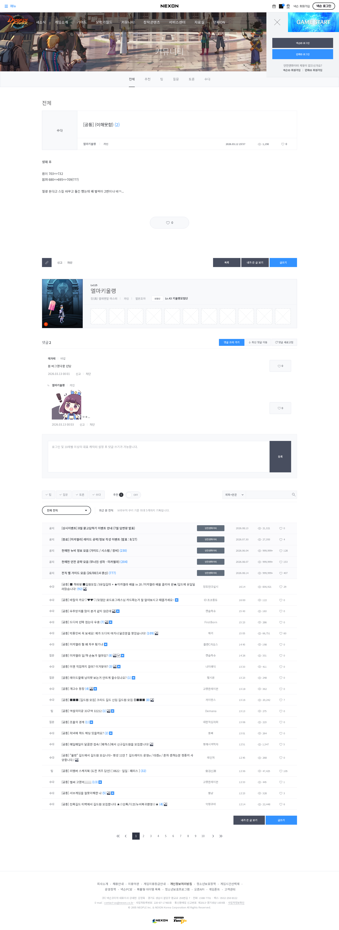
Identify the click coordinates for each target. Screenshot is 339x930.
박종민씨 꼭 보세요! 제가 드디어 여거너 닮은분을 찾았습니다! (108, 633)
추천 (147, 79)
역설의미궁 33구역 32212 (86, 711)
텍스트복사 (47, 262)
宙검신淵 (210, 771)
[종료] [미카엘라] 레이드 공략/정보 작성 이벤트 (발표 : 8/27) (99, 539)
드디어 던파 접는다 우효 (85, 622)
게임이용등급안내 (155, 884)
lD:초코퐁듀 (211, 600)
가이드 (82, 22)
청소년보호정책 (206, 884)
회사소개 (102, 884)
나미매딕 (211, 666)
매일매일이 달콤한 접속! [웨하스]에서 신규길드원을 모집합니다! (110, 744)
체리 (210, 633)
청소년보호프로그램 (177, 889)
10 (203, 836)
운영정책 (110, 889)
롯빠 (210, 733)
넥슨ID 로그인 (303, 43)
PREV (125, 836)
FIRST (118, 836)
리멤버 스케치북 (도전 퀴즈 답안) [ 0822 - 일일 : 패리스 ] (105, 771)
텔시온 (211, 677)
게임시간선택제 (230, 884)
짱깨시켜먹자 (210, 744)
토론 (192, 79)
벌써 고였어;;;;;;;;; (81, 782)
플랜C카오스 (210, 644)
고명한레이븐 (210, 689)
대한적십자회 (210, 722)
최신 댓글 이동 (259, 342)
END (220, 836)
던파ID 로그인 (303, 54)
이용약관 (133, 884)
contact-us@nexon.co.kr (118, 902)
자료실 (199, 22)
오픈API (199, 889)
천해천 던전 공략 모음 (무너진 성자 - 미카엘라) (90, 562)
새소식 (41, 22)
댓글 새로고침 (285, 342)
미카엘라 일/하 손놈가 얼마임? (89, 655)
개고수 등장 (77, 689)
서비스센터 (177, 22)
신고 (59, 262)
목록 (226, 262)
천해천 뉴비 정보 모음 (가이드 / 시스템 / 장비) (90, 550)
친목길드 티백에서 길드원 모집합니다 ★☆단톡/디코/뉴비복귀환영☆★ (114, 804)
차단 (69, 262)
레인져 (211, 757)
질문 (176, 79)
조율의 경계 (77, 722)
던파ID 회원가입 (313, 70)
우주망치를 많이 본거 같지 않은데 (91, 611)
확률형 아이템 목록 (148, 889)
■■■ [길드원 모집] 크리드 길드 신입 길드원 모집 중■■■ (108, 700)
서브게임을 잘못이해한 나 (86, 793)
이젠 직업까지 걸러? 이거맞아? (89, 666)
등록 (280, 456)
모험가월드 (104, 22)
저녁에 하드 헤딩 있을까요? (87, 733)
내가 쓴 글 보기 (255, 262)
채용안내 (118, 884)
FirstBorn (210, 622)
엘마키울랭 (90, 144)
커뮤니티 (128, 22)
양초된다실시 (210, 586)
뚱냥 (210, 793)
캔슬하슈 (211, 611)
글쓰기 (283, 262)
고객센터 (229, 889)
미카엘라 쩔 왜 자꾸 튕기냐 (87, 644)
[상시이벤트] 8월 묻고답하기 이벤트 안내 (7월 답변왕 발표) (98, 528)
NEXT (213, 836)
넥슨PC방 (126, 889)
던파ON (219, 22)
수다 (207, 79)
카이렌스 (211, 700)
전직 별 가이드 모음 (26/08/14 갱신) (85, 573)
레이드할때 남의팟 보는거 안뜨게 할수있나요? (98, 678)
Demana (210, 711)
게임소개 (61, 22)
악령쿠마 (211, 804)
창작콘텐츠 (151, 22)
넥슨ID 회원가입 (292, 70)
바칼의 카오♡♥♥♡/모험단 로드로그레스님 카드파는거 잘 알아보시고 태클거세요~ (122, 600)
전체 (132, 79)
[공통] (65, 584)
